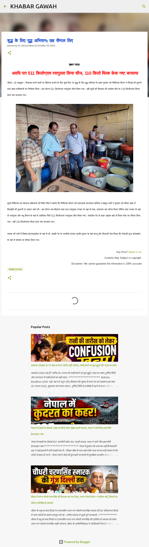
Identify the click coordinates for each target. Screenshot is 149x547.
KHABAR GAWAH (33, 6)
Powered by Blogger (76, 542)
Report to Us (135, 252)
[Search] (62, 6)
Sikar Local (15, 269)
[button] (9, 53)
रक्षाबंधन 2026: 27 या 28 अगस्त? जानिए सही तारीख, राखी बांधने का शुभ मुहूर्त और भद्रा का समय (74, 365)
